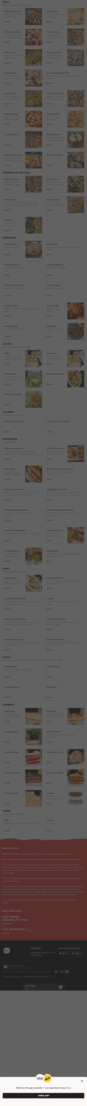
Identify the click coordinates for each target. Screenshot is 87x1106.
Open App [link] (43, 1096)
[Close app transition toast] (82, 1081)
